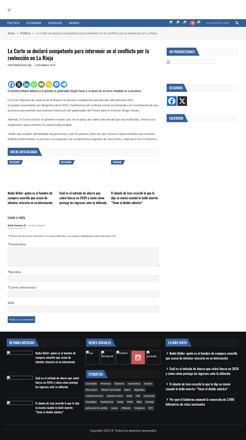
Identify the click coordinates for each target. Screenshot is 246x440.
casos (114, 408)
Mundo (74, 23)
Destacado (14, 162)
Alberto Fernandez (111, 389)
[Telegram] (64, 84)
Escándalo (91, 383)
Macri (127, 389)
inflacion (126, 408)
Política (13, 23)
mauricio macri (115, 395)
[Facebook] (11, 84)
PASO (130, 401)
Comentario (17, 244)
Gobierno (119, 383)
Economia (149, 395)
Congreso (139, 408)
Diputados (91, 401)
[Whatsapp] (34, 84)
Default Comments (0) (17, 225)
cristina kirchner (94, 395)
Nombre (15, 272)
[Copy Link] (49, 84)
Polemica (106, 383)
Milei (139, 401)
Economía (34, 23)
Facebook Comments (36, 225)
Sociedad (55, 23)
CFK (150, 408)
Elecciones (91, 389)
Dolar (129, 395)
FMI (138, 395)
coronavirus (134, 383)
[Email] (41, 84)
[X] (19, 84)
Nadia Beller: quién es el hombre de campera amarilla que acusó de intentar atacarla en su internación (30, 198)
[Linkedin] (26, 84)
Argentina (139, 389)
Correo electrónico (22, 287)
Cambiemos (106, 401)
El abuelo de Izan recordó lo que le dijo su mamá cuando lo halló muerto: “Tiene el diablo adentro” (135, 198)
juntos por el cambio (96, 408)
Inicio (11, 33)
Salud (120, 401)
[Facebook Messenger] (56, 84)
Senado (149, 401)
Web (11, 303)
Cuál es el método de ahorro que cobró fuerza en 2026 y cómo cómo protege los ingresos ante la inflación (83, 198)
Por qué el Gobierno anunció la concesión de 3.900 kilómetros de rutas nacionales (200, 402)
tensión (148, 383)
